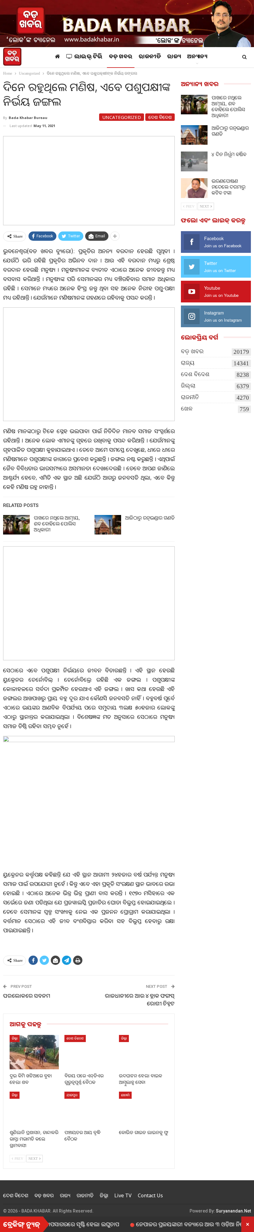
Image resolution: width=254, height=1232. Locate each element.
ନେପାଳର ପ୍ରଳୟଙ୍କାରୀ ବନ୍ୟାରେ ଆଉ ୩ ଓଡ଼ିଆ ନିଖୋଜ (172, 1224)
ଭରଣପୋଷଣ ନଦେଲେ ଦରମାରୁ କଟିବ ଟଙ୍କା (228, 187)
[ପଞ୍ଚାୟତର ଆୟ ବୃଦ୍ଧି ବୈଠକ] (89, 1109)
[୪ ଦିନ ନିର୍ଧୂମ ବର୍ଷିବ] (194, 161)
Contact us (150, 1195)
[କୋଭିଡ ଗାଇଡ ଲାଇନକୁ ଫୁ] (143, 1109)
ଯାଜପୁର (72, 1095)
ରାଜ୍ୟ (174, 57)
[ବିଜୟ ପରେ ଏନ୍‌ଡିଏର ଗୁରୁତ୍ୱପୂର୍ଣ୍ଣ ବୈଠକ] (89, 1052)
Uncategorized (121, 117)
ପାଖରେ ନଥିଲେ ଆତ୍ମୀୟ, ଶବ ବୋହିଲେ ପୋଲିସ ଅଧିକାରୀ (57, 523)
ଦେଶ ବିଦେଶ (160, 117)
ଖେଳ (187, 408)
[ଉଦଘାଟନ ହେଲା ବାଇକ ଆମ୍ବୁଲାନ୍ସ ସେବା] (143, 1052)
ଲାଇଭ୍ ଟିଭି (88, 57)
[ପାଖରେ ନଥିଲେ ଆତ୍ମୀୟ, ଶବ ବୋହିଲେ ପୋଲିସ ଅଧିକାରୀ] (16, 525)
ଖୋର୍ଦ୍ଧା (125, 1095)
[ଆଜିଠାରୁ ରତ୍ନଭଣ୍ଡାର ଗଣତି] (107, 525)
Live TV (123, 1195)
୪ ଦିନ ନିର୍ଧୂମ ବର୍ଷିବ (229, 154)
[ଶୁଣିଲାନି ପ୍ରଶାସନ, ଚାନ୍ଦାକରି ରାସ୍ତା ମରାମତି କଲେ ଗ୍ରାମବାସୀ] (34, 1109)
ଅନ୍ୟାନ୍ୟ (197, 57)
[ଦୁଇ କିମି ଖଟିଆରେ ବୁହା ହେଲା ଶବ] (34, 1052)
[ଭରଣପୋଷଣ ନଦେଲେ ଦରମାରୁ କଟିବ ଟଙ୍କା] (194, 188)
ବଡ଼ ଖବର (121, 57)
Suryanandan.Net (233, 1210)
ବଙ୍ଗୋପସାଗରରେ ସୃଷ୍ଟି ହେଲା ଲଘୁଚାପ (56, 1224)
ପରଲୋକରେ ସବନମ (26, 995)
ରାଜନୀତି (150, 57)
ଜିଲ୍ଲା (14, 1038)
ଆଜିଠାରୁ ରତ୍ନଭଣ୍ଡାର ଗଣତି (150, 517)
